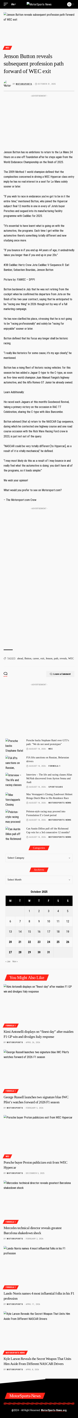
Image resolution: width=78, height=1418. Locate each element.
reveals (63, 658)
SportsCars (55, 787)
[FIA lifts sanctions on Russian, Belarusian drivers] (14, 762)
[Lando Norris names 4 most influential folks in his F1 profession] (39, 1267)
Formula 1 (54, 766)
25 (58, 942)
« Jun (7, 961)
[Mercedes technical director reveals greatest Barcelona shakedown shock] (39, 1202)
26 (67, 942)
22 (29, 942)
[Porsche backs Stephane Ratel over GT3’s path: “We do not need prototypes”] (14, 745)
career (36, 658)
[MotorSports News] (39, 4)
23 (39, 942)
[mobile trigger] (7, 4)
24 (48, 942)
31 (48, 952)
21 (20, 942)
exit (42, 658)
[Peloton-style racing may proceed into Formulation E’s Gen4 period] (14, 816)
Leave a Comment (62, 674)
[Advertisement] (39, 121)
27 (10, 952)
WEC (7, 48)
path (56, 658)
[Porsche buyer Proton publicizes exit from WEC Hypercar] (39, 1136)
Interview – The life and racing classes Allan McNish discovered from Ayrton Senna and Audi (49, 778)
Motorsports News (59, 803)
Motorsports (24, 84)
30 (39, 952)
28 (20, 952)
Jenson (49, 658)
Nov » (15, 961)
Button (27, 658)
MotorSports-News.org (54, 1410)
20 (10, 942)
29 (29, 952)
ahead (20, 658)
